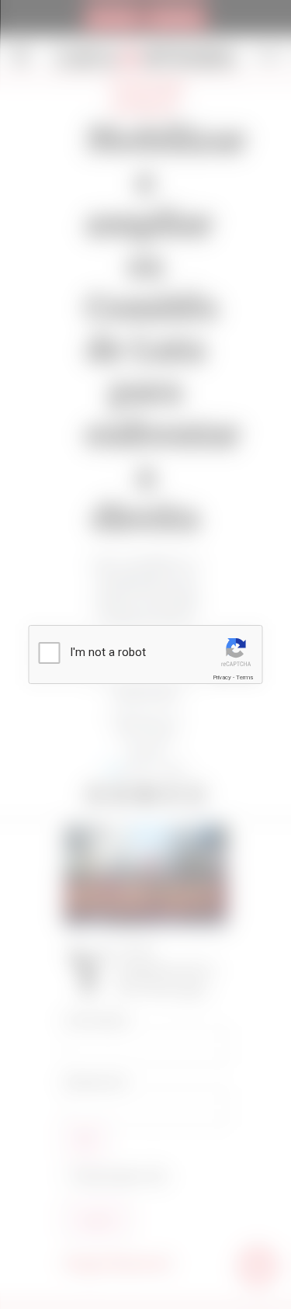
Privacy (222, 677)
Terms (244, 677)
